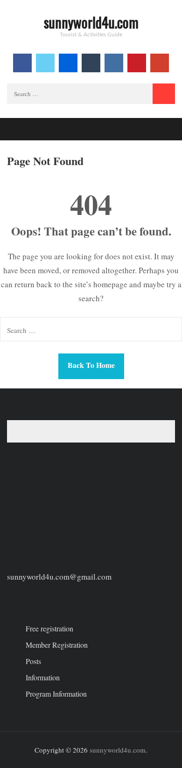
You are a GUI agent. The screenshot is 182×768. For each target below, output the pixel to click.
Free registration (49, 628)
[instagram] (114, 63)
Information (43, 677)
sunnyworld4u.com (91, 22)
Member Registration (57, 645)
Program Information (56, 694)
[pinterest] (136, 63)
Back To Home (91, 365)
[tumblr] (91, 63)
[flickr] (68, 63)
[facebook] (22, 63)
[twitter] (45, 63)
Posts (33, 661)
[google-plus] (159, 63)
